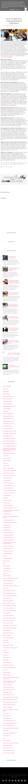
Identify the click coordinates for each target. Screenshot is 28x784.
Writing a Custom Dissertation (9, 752)
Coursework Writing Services (8, 485)
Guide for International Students (9, 593)
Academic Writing (6, 393)
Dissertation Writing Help (8, 532)
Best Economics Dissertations (9, 423)
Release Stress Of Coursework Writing (10, 697)
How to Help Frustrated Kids (8, 608)
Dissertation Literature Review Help (10, 507)
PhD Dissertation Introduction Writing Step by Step (13, 366)
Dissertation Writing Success (8, 546)
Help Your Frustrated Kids (18, 162)
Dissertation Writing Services (8, 539)
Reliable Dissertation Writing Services (10, 702)
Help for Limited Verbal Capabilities (10, 595)
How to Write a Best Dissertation (9, 618)
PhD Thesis (5, 670)
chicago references (7, 458)
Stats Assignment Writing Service (9, 720)
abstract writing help (7, 386)
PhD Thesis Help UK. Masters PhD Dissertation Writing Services (9, 682)
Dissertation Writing (7, 530)
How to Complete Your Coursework (10, 605)
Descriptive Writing (6, 495)
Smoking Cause (6, 713)
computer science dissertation (9, 475)
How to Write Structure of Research (10, 625)
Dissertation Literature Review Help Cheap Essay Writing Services (11, 511)
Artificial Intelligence (7, 408)
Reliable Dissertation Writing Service (10, 699)
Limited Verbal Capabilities (8, 645)
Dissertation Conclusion (7, 500)
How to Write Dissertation (8, 622)
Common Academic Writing (8, 468)
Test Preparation (6, 735)
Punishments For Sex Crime (8, 687)
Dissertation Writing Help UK (8, 535)
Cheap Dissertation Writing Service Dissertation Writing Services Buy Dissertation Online (10, 449)
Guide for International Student (9, 590)
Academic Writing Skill (7, 398)
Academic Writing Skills (7, 401)
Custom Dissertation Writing (8, 492)
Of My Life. (5, 650)
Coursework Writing (7, 480)
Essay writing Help (6, 565)
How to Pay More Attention (8, 615)
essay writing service (13, 149)
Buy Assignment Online (7, 426)
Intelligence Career (6, 630)
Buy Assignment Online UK (8, 428)
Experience (5, 573)
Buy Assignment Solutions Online (9, 431)
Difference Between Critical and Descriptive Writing (13, 293)
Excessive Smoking (6, 570)
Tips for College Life (7, 740)
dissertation (5, 497)
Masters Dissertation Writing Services (10, 647)
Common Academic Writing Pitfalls (9, 470)
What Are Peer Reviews (7, 748)
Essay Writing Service (7, 568)
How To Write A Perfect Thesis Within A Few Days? (13, 317)
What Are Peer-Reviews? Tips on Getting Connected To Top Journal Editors (13, 329)
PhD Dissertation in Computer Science (12, 257)
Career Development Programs (9, 438)
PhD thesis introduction (7, 684)
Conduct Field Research (7, 478)
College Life (5, 463)
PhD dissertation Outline (8, 665)
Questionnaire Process (7, 692)
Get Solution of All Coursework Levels (10, 578)
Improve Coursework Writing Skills (9, 627)
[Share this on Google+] (9, 167)
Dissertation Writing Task (8, 548)
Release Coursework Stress (8, 694)
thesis (4, 738)
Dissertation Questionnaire (8, 520)
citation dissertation (7, 460)
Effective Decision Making (8, 558)
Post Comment (22, 25)
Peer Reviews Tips (6, 657)
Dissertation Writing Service (8, 537)
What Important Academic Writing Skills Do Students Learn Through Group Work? (14, 281)
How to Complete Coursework (9, 603)
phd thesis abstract (7, 672)
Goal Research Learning (7, 583)
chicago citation (6, 455)
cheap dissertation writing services (12, 103)
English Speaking (6, 561)
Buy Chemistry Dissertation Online (9, 433)
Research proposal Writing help (9, 704)
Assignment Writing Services (8, 421)
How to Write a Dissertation (8, 620)
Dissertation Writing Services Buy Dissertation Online (9, 543)
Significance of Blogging (7, 707)
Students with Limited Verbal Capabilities (11, 728)
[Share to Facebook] (4, 167)
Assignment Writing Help (8, 413)
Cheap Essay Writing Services (9, 453)
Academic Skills (6, 391)
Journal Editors (6, 640)
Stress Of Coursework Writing (9, 725)
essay (4, 563)
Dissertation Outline (7, 514)
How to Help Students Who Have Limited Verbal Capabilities (13, 269)
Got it (17, 9)
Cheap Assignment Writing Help (9, 441)
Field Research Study (7, 575)
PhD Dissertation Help (7, 662)
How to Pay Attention (7, 613)
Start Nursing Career (7, 715)
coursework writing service (9, 55)
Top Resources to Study (7, 745)
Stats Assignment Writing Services (9, 723)
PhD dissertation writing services (9, 667)
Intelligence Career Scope (8, 632)
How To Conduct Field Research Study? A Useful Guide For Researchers (13, 305)
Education (5, 556)
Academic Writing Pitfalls (8, 396)
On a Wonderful (6, 652)
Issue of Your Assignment (8, 637)
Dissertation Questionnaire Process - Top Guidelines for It (14, 354)
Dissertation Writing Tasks (8, 551)
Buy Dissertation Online (7, 436)
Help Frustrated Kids (7, 162)
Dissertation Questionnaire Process (10, 522)
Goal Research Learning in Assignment (10, 585)
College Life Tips (6, 465)
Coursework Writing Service (8, 483)
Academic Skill (5, 388)
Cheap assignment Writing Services (10, 443)
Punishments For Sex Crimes (8, 689)
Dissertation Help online (7, 505)
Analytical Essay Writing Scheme (9, 406)
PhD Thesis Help (6, 675)
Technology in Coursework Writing (9, 733)
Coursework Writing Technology (9, 490)
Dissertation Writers (7, 527)
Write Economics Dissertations (9, 750)
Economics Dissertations (8, 553)
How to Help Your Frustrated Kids (17, 164)
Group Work (5, 588)
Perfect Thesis (6, 660)
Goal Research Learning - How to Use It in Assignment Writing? (13, 341)
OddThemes (14, 776)
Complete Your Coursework (8, 473)
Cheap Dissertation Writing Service (10, 445)
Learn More (12, 9)
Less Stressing (6, 642)
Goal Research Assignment (8, 580)
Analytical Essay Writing (7, 403)
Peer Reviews (5, 655)
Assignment (5, 411)
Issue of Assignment (7, 635)
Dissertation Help (6, 502)
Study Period (5, 730)
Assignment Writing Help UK (8, 416)
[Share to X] (6, 167)
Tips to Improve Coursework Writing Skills (11, 743)
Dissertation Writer (6, 525)
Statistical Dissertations (7, 718)
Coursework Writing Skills (8, 488)
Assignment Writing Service (8, 418)
